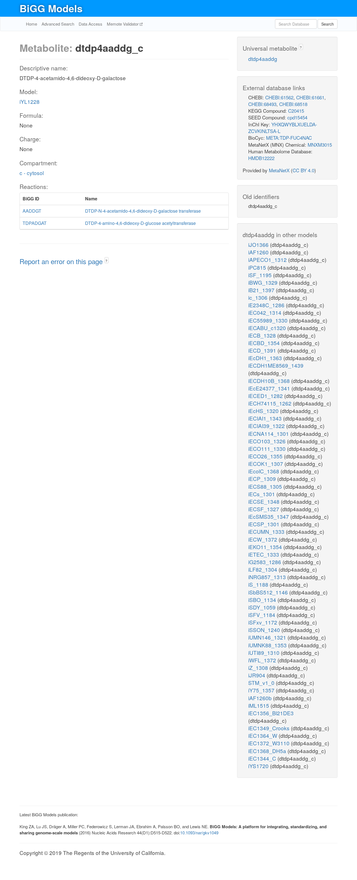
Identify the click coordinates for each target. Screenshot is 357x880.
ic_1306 (258, 297)
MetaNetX (279, 170)
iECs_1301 (262, 494)
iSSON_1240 (264, 629)
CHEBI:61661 (310, 97)
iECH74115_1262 (270, 403)
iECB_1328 (262, 335)
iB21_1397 (262, 290)
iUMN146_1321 (268, 637)
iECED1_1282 (266, 395)
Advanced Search (58, 24)
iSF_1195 (260, 275)
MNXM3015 (320, 144)
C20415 (296, 110)
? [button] (106, 260)
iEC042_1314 (265, 312)
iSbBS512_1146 (268, 592)
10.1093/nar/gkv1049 (199, 832)
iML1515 (259, 705)
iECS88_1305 (265, 486)
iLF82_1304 (263, 569)
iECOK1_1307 (266, 463)
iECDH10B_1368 (269, 380)
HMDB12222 (261, 157)
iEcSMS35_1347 (269, 516)
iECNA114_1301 (269, 433)
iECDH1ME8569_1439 (275, 365)
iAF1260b (260, 698)
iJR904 (257, 675)
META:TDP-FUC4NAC (289, 137)
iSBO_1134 (263, 599)
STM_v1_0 (262, 682)
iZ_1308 (258, 667)
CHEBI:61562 (279, 97)
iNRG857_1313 (267, 577)
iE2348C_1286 (267, 305)
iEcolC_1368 (264, 471)
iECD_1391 (263, 350)
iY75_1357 (262, 690)
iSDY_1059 (262, 607)
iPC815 (257, 267)
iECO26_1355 (266, 456)
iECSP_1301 (264, 524)
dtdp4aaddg (262, 58)
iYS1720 (259, 766)
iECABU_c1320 (267, 327)
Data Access (90, 24)
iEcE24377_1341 (269, 388)
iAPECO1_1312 (268, 259)
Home (31, 24)
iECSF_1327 (264, 509)
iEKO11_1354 (265, 546)
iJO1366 (259, 244)
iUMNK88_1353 (268, 645)
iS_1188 (259, 584)
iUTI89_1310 (264, 652)
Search (327, 24)
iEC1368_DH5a (268, 750)
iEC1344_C (263, 758)
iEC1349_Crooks (269, 728)
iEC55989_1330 (268, 320)
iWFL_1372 (263, 660)
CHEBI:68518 (293, 103)
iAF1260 (259, 252)
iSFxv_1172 (263, 622)
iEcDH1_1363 (265, 358)
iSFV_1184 (262, 614)
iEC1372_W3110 (269, 743)
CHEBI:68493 (262, 103)
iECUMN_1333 (267, 531)
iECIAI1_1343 (265, 418)
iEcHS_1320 (264, 410)
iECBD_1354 (264, 342)
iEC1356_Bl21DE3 (271, 713)
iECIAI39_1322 (267, 425)
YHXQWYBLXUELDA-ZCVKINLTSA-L (282, 127)
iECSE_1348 (264, 501)
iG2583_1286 (265, 562)
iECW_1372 (263, 539)
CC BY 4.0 (303, 170)
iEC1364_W (263, 735)
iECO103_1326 (267, 441)
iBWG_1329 (263, 282)
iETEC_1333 (264, 554)
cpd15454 (297, 117)
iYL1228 (30, 101)
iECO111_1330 (267, 448)
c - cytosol (32, 172)
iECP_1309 (262, 478)
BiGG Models (51, 8)
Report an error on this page (62, 261)
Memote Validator (123, 24)
